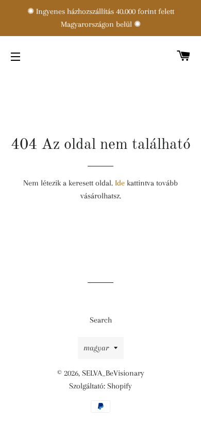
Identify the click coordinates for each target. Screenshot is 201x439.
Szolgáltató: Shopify (100, 386)
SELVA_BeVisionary (113, 373)
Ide (120, 183)
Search (101, 320)
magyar (96, 347)
